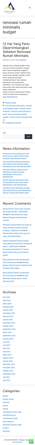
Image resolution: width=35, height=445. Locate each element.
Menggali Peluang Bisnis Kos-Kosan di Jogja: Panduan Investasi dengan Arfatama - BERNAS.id (17, 227)
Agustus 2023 (8, 339)
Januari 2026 (8, 310)
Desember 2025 (9, 313)
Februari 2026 (8, 307)
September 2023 (9, 335)
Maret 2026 (7, 303)
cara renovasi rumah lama (15, 105)
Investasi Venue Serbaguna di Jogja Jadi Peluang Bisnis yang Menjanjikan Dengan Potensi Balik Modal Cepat (17, 190)
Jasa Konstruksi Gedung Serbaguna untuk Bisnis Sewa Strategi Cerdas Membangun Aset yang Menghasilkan (17, 164)
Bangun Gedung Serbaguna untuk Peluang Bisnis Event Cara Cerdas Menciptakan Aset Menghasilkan (15, 182)
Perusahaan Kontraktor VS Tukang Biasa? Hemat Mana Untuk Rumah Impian (16, 252)
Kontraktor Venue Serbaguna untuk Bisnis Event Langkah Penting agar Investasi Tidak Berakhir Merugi (16, 156)
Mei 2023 (6, 348)
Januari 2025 (8, 319)
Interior (5, 409)
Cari (4, 133)
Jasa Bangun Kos (9, 415)
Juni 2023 (6, 345)
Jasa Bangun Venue (10, 418)
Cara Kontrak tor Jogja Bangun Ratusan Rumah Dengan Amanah (15, 217)
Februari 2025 (8, 316)
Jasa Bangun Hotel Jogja (12, 412)
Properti (6, 428)
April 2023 (7, 351)
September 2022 (9, 374)
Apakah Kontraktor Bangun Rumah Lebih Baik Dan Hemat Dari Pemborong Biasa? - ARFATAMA (17, 243)
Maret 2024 (7, 332)
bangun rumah (10, 103)
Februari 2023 (8, 358)
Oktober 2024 (8, 326)
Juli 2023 (6, 342)
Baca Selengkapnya (10, 97)
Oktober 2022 (8, 371)
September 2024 (9, 329)
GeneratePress (17, 442)
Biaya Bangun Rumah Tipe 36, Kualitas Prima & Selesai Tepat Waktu (17, 265)
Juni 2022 (6, 380)
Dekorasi (6, 402)
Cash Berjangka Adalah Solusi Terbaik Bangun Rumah (15, 278)
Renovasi (6, 431)
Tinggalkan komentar (13, 123)
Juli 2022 (6, 377)
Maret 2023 (7, 355)
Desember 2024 (9, 323)
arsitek (5, 396)
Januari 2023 (8, 361)
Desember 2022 (9, 364)
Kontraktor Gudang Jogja (12, 425)
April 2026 (7, 300)
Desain (5, 405)
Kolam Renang (8, 421)
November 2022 (9, 367)
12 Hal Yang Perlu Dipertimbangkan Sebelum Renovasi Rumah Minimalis (17, 50)
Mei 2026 (6, 297)
